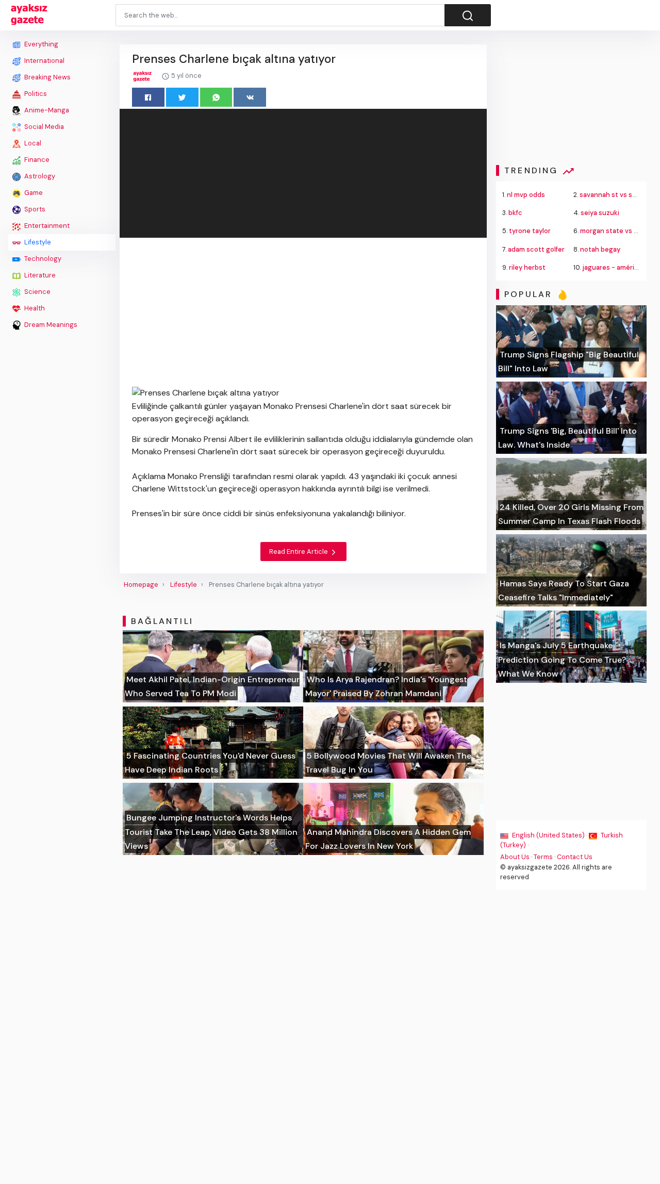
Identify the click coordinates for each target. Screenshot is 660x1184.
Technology (42, 258)
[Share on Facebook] (148, 97)
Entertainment (46, 225)
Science (37, 291)
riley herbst (527, 267)
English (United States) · (549, 835)
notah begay (600, 249)
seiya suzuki (600, 212)
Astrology (39, 176)
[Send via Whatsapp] (216, 97)
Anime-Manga (46, 110)
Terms (543, 856)
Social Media (43, 126)
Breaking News (47, 77)
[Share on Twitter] (182, 97)
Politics (35, 93)
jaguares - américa (612, 267)
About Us (515, 856)
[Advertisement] (62, 488)
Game (33, 192)
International (43, 60)
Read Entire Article (299, 551)
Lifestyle (37, 242)
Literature (39, 275)
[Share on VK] (250, 97)
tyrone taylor (530, 230)
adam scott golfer (536, 249)
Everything (40, 44)
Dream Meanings (50, 324)
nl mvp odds (526, 194)
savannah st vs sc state (617, 194)
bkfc (515, 212)
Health (34, 308)
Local (32, 143)
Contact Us (574, 856)
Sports (34, 209)
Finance (36, 159)
